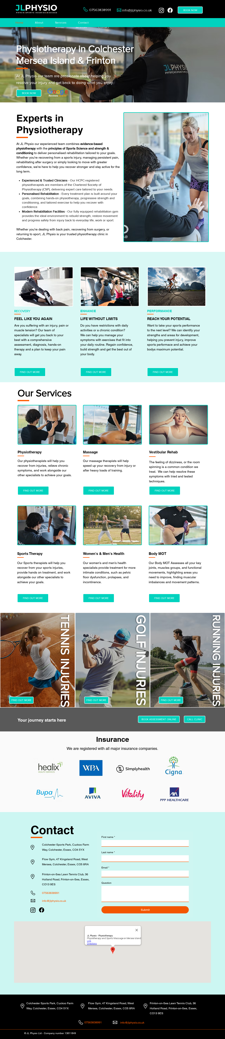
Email (105, 867)
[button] (42, 22)
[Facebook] (170, 10)
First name (108, 837)
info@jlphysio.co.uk (137, 10)
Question (106, 882)
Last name (108, 852)
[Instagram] (161, 10)
